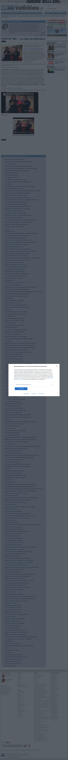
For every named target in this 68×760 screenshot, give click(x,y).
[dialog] (34, 380)
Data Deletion (26, 393)
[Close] (57, 366)
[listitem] (34, 384)
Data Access (34, 393)
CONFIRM (21, 388)
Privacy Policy (41, 393)
